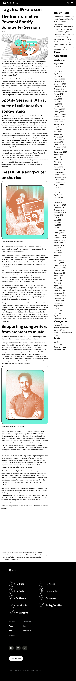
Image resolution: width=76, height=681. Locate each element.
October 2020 (59, 240)
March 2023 (58, 167)
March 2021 (58, 228)
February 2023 (59, 170)
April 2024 (58, 134)
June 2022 (58, 190)
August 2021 (58, 215)
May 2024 (58, 132)
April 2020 (58, 255)
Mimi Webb (35, 555)
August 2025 (59, 94)
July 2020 (57, 248)
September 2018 (60, 303)
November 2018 (60, 298)
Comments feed (60, 347)
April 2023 (58, 164)
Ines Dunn (36, 552)
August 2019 (58, 275)
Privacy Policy (25, 670)
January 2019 (59, 293)
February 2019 (59, 291)
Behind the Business (61, 327)
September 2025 (60, 91)
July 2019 (57, 278)
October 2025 (59, 89)
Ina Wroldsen (27, 552)
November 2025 (60, 86)
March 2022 (58, 197)
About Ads (38, 670)
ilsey (20, 552)
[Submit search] (73, 7)
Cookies (32, 670)
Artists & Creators (60, 325)
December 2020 (60, 235)
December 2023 (60, 144)
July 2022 (57, 187)
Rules (56, 335)
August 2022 (59, 185)
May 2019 (57, 283)
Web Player (27, 630)
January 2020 (59, 263)
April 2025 (58, 104)
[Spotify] (10, 3)
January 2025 (59, 112)
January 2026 (59, 81)
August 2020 (59, 245)
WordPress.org (59, 349)
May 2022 (57, 192)
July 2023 (57, 157)
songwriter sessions (28, 557)
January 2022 (59, 202)
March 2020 (58, 258)
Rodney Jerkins (15, 557)
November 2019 (60, 268)
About (11, 626)
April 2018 (58, 316)
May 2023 (57, 162)
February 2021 (59, 230)
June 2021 (58, 220)
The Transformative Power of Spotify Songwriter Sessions (21, 21)
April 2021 (57, 225)
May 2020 (58, 253)
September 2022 (60, 182)
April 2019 (58, 286)
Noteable (43, 555)
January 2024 (59, 142)
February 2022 (59, 200)
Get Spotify (17, 658)
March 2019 (58, 288)
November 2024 (60, 117)
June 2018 (58, 311)
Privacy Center (17, 670)
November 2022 (60, 177)
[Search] (68, 3)
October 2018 (59, 301)
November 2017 (60, 318)
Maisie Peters (25, 555)
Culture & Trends (60, 330)
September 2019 (60, 273)
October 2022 (59, 180)
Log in (56, 342)
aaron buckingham (12, 552)
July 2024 (57, 127)
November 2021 (60, 207)
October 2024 (59, 119)
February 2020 (59, 260)
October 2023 (59, 149)
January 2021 (59, 233)
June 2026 (58, 69)
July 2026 (57, 66)
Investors (12, 635)
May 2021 (57, 222)
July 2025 (57, 96)
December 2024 (60, 114)
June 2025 (58, 99)
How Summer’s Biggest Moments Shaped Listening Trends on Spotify (64, 46)
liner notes (16, 555)
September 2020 (60, 243)
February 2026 (59, 79)
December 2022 (60, 175)
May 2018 (57, 313)
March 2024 (58, 137)
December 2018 (60, 296)
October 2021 (59, 210)
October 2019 (59, 270)
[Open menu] (72, 3)
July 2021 (57, 217)
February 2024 (59, 139)
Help (24, 626)
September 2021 (60, 212)
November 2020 (60, 238)
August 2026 (59, 64)
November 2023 (60, 147)
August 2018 (58, 306)
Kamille (4, 555)
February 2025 (59, 109)
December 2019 (60, 265)
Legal (11, 670)
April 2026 (58, 74)
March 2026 (58, 76)
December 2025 (60, 84)
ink (41, 552)
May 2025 (58, 101)
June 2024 (58, 129)
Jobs (10, 630)
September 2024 (60, 122)
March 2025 (58, 106)
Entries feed (58, 344)
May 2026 (58, 71)
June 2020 (58, 250)
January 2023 (59, 172)
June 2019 (58, 280)
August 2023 (59, 154)
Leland (9, 555)
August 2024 (59, 124)
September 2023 (60, 152)
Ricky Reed (5, 557)
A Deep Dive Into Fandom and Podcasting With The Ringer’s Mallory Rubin (63, 29)
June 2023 (58, 159)
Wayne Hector (16, 559)
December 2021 (60, 205)
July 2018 (57, 308)
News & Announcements (63, 333)
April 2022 (58, 195)
